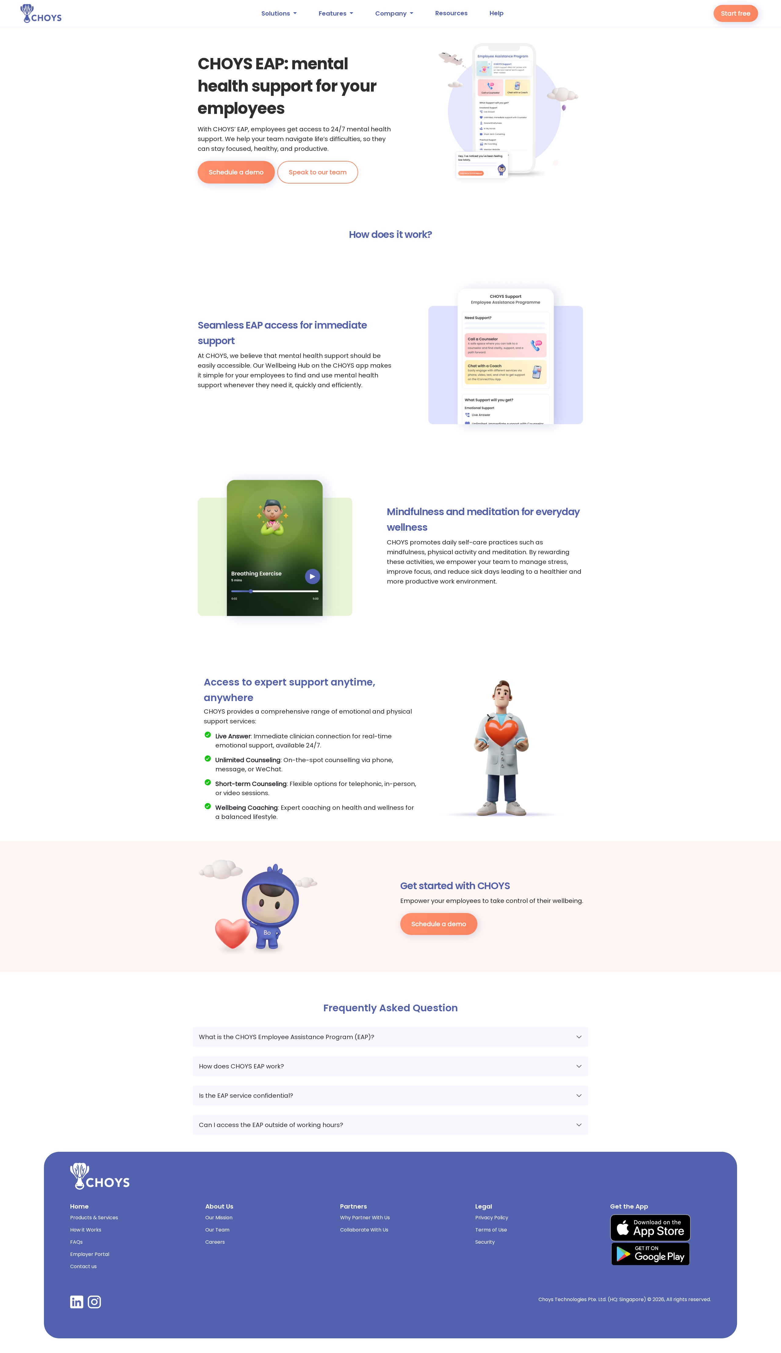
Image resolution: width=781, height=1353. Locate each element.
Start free (735, 13)
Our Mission (218, 1217)
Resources (451, 13)
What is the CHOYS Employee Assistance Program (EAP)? (286, 1037)
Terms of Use (491, 1229)
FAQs (76, 1242)
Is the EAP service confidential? (246, 1095)
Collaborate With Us (364, 1229)
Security (485, 1242)
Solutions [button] (276, 13)
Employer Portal (89, 1254)
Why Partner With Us (365, 1217)
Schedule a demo (236, 172)
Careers (215, 1242)
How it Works (85, 1229)
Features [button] (333, 13)
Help (497, 13)
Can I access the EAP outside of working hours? (271, 1125)
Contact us (83, 1266)
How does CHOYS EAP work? (241, 1066)
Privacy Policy (491, 1217)
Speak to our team (318, 172)
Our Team (217, 1229)
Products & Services (94, 1217)
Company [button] (391, 13)
